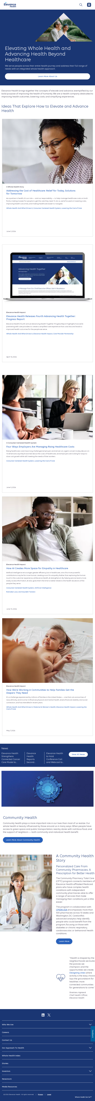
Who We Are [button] (7, 1025)
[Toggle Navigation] (81, 4)
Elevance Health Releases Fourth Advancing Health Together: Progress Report (40, 317)
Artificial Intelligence (43, 588)
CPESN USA (61, 910)
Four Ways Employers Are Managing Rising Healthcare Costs (40, 446)
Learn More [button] (64, 941)
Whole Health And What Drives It (19, 208)
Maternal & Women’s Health (44, 707)
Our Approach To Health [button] (13, 1048)
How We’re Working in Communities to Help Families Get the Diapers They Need (40, 691)
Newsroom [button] (7, 1079)
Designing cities (77, 973)
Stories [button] (5, 1063)
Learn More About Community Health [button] (23, 840)
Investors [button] (6, 1071)
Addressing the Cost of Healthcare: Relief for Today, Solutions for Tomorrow (40, 192)
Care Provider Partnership (63, 334)
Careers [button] (5, 1032)
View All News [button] (78, 754)
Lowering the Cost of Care (71, 208)
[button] (47, 76)
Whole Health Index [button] (11, 1056)
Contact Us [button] (7, 1040)
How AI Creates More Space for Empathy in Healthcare (37, 568)
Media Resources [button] (9, 1087)
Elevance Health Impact (42, 334)
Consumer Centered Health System (47, 208)
